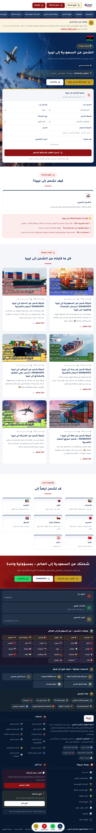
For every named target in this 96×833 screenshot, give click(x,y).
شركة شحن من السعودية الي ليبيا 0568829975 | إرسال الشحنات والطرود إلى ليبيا (73, 306)
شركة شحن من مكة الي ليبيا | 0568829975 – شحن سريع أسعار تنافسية (74, 439)
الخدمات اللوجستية (32, 14)
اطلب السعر (24, 785)
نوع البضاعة (42, 116)
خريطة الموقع (7, 829)
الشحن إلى (42, 105)
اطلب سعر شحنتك (66, 579)
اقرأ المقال (86, 327)
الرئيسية (89, 14)
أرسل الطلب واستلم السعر (46, 153)
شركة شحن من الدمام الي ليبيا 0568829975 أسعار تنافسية (28, 305)
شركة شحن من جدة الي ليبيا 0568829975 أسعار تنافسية (76, 371)
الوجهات (79, 14)
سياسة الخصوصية (31, 829)
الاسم (45, 128)
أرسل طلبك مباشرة (69, 29)
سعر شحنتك (54, 5)
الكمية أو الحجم (85, 128)
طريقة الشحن (86, 116)
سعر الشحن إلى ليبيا (77, 82)
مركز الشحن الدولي (51, 14)
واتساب (53, 82)
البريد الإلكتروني (41, 139)
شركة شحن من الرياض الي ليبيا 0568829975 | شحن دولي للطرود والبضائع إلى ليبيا (27, 373)
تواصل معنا (18, 829)
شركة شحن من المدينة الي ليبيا (27, 436)
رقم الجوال (87, 139)
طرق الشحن (66, 14)
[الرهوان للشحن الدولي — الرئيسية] (88, 5)
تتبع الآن (24, 804)
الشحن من (87, 105)
